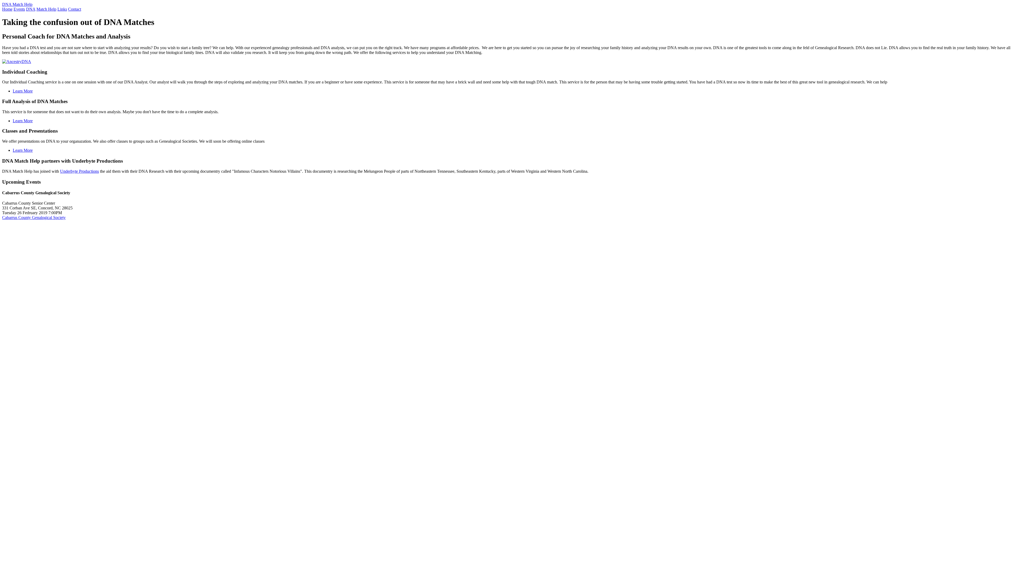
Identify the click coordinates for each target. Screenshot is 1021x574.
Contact (74, 9)
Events (19, 9)
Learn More (23, 91)
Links (62, 9)
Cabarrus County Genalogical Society (34, 217)
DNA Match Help (17, 4)
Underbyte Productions (79, 171)
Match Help (46, 9)
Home (7, 9)
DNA (30, 9)
